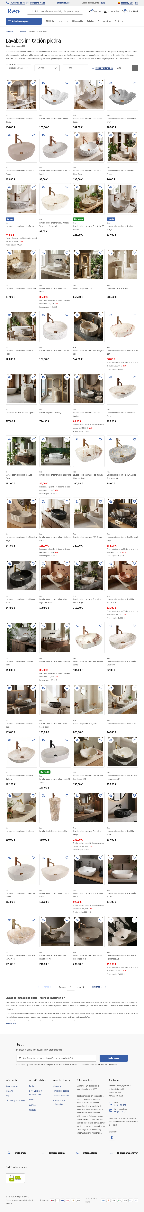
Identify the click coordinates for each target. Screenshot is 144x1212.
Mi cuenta (57, 1086)
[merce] (9, 1203)
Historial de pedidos (61, 1091)
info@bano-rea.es (37, 2)
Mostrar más (11, 1023)
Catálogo (32, 1105)
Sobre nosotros (104, 21)
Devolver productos (61, 1095)
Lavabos (23, 31)
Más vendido (77, 21)
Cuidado (32, 1110)
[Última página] (105, 987)
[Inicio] (13, 11)
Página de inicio (11, 31)
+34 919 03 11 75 (17, 2)
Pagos (31, 1099)
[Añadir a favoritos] (33, 83)
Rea (7, 116)
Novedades (63, 21)
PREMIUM (50, 21)
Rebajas (90, 21)
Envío (31, 1086)
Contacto (119, 21)
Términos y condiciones (107, 1064)
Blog (136, 2)
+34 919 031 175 (120, 1105)
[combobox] (18, 68)
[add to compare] (9, 83)
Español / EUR (127, 2)
